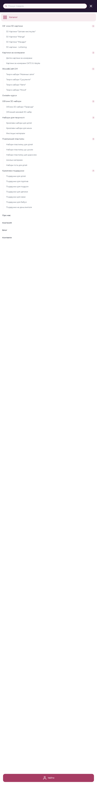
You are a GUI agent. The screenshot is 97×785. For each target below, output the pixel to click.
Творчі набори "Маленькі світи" (20, 74)
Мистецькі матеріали (15, 133)
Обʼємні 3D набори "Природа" (20, 107)
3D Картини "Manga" (15, 37)
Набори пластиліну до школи (19, 150)
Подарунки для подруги (17, 186)
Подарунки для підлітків (17, 181)
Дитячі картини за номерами (19, 58)
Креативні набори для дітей (19, 123)
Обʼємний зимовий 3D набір (19, 112)
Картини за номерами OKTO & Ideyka (23, 63)
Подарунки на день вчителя (19, 207)
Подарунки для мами (16, 197)
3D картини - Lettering (16, 47)
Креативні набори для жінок (19, 128)
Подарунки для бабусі (16, 202)
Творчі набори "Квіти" (16, 85)
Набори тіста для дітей (16, 165)
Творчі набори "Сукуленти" (18, 79)
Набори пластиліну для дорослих (21, 155)
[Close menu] (91, 6)
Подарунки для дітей (16, 176)
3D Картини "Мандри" (16, 42)
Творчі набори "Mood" (16, 90)
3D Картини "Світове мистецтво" (21, 31)
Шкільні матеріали (14, 160)
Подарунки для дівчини (17, 192)
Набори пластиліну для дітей (19, 144)
